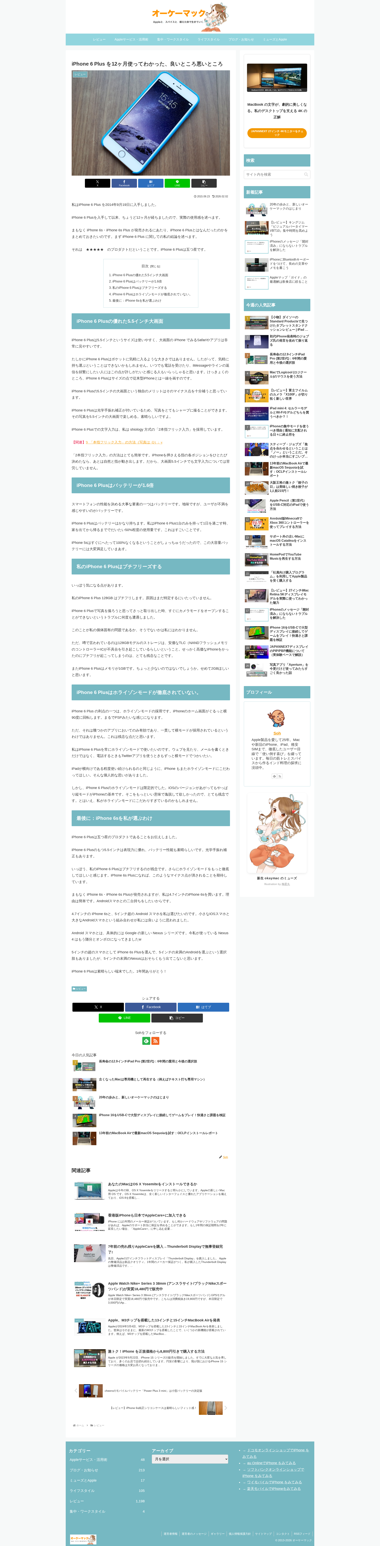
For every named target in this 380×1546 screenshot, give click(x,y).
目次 (145, 266)
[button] (204, 183)
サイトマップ (263, 1533)
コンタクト (283, 1533)
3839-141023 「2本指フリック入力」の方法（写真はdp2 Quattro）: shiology (124, 442)
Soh (277, 733)
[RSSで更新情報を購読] (155, 1041)
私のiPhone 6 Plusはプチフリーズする (139, 287)
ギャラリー (218, 1533)
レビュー (81, 988)
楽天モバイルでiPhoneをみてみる (274, 1489)
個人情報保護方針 (240, 1533)
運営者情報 (171, 1533)
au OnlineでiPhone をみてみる (271, 1463)
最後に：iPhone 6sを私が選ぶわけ (137, 300)
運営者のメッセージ (194, 1533)
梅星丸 (286, 884)
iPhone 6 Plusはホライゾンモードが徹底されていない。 (152, 294)
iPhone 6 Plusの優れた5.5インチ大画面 (140, 275)
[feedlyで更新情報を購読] (146, 1041)
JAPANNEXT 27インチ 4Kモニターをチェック (277, 133)
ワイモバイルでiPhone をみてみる (274, 1482)
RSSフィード (302, 1533)
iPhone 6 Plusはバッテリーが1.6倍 (137, 281)
